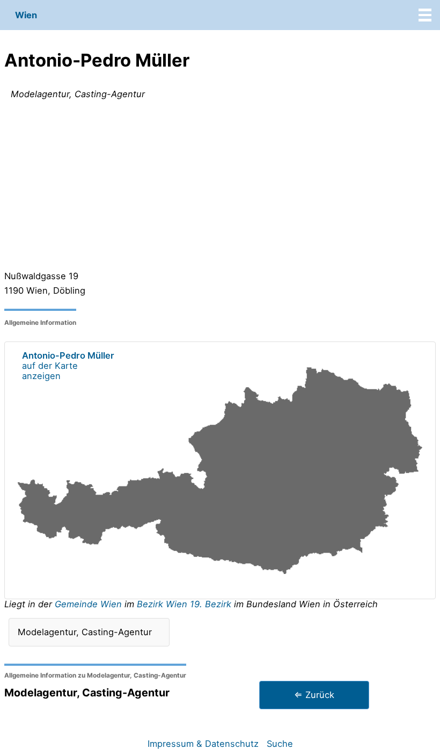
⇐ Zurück (314, 694)
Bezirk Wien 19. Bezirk (184, 604)
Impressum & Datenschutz (203, 743)
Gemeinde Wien (89, 604)
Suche (280, 743)
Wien (26, 15)
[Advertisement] (220, 187)
